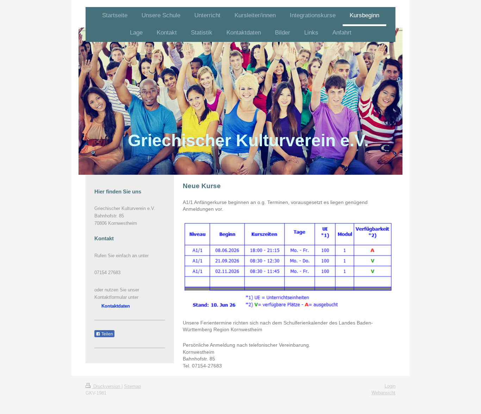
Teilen (106, 334)
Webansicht (383, 392)
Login (390, 386)
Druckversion (106, 386)
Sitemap (132, 386)
